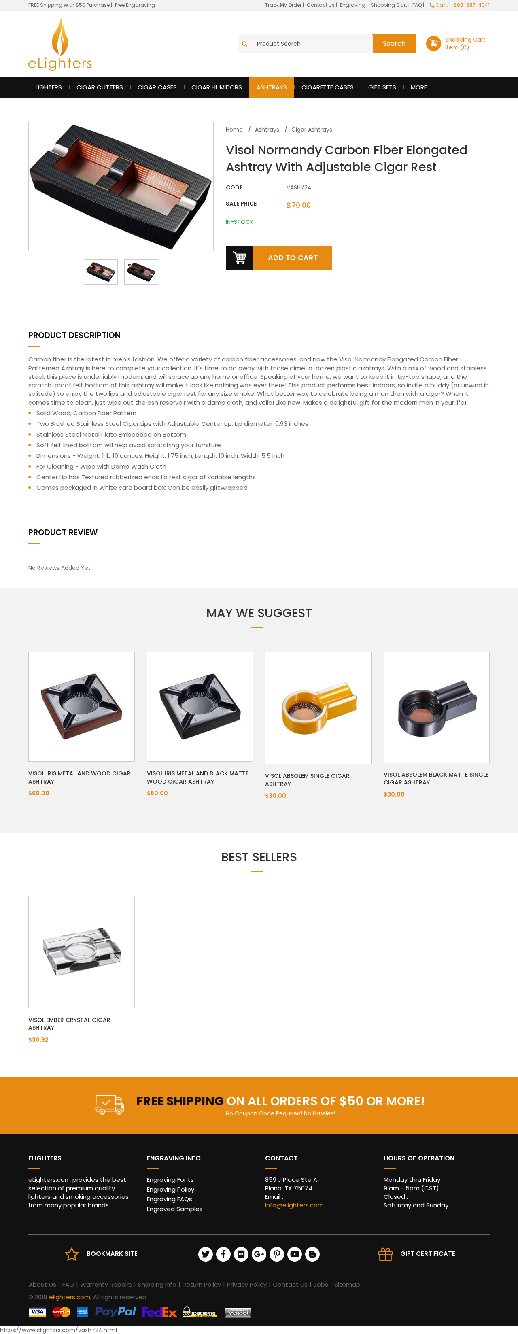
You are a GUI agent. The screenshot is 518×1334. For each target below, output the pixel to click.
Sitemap (347, 1284)
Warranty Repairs (106, 1284)
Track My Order (284, 5)
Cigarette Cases (327, 87)
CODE (234, 187)
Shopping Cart (389, 5)
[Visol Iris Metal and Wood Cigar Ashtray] (81, 706)
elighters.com (69, 1297)
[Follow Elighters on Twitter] (205, 1254)
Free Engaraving (135, 5)
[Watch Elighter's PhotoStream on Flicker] (241, 1254)
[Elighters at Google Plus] (259, 1254)
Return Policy (202, 1284)
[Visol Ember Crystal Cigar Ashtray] (81, 951)
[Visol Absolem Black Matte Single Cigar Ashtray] (436, 707)
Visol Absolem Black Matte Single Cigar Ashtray (436, 779)
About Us (42, 1284)
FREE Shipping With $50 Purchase (69, 5)
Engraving (353, 5)
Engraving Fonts (170, 1179)
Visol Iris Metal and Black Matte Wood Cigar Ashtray (197, 777)
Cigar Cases (157, 87)
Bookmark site (112, 1253)
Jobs (321, 1284)
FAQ (417, 5)
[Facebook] (223, 1254)
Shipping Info (157, 1284)
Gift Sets (382, 87)
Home (234, 129)
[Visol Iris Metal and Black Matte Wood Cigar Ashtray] (199, 706)
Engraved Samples (175, 1208)
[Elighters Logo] (59, 44)
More (419, 87)
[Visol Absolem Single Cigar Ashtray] (318, 707)
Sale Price (241, 204)
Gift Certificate (427, 1253)
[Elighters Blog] (312, 1254)
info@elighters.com (294, 1205)
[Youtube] (294, 1254)
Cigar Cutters (99, 87)
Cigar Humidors (216, 87)
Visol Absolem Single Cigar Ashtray (307, 780)
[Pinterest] (277, 1254)
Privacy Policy (247, 1284)
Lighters (49, 87)
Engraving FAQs (169, 1199)
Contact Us (321, 5)
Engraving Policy (170, 1189)
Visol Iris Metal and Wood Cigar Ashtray (79, 777)
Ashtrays (272, 87)
